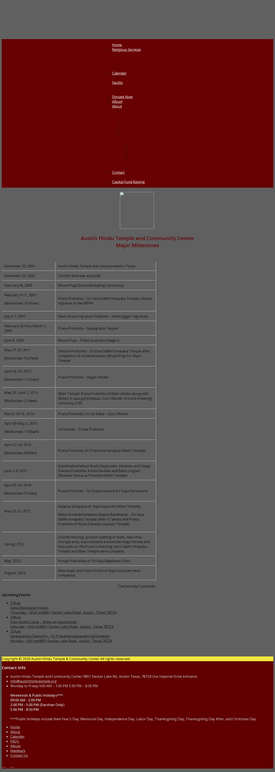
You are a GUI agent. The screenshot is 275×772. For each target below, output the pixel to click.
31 (15, 631)
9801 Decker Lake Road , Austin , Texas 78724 (79, 612)
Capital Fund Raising (128, 182)
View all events (132, 68)
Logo (125, 139)
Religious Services (126, 49)
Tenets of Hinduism (137, 120)
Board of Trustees (135, 125)
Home (117, 45)
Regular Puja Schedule (139, 63)
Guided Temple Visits (137, 92)
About (117, 106)
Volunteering (131, 163)
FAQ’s (14, 741)
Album (117, 101)
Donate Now (122, 96)
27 (15, 603)
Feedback (128, 177)
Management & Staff (137, 130)
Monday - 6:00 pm (24, 640)
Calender (17, 736)
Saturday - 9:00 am (25, 626)
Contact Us (19, 755)
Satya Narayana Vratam (29, 607)
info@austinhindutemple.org (33, 681)
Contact (118, 172)
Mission (127, 111)
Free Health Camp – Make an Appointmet (43, 622)
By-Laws (127, 134)
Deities (126, 115)
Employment (131, 167)
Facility (117, 82)
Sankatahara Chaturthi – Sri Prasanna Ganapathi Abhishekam (60, 636)
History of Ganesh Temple (150, 158)
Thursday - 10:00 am (26, 612)
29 (15, 617)
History (135, 153)
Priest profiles (132, 59)
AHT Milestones (142, 148)
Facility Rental (132, 87)
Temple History (133, 144)
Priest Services (132, 54)
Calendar (119, 73)
